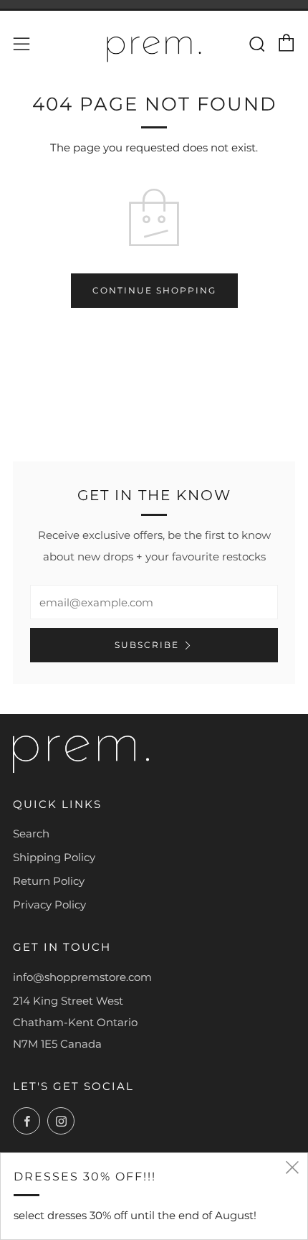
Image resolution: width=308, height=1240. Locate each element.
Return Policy (49, 881)
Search (31, 833)
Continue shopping (154, 290)
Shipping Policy (54, 857)
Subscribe (147, 644)
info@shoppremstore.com (82, 977)
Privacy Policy (49, 904)
